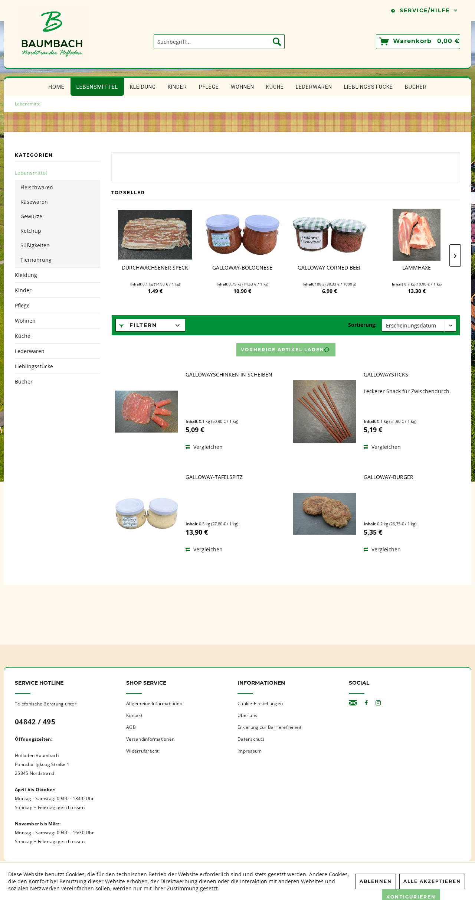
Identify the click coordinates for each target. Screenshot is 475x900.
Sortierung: (362, 324)
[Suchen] (277, 41)
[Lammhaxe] (417, 235)
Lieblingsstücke (34, 366)
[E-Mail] (353, 703)
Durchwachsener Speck (155, 267)
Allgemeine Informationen (154, 703)
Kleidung (26, 274)
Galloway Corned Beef (329, 267)
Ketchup (30, 230)
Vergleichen (207, 446)
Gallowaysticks (386, 374)
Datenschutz (251, 739)
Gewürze (31, 216)
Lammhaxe (416, 267)
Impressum (250, 751)
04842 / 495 (35, 722)
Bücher (24, 381)
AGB (131, 727)
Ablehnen (376, 881)
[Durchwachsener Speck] (155, 235)
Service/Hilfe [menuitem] (424, 10)
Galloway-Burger (388, 477)
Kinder (23, 290)
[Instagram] (378, 703)
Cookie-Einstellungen (260, 703)
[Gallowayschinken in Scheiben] (146, 411)
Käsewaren (34, 201)
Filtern (142, 325)
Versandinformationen (150, 739)
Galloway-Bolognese (242, 267)
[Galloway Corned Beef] (329, 235)
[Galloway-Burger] (324, 514)
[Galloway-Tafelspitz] (146, 514)
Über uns (247, 715)
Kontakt (134, 715)
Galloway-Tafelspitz (214, 477)
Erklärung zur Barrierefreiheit (270, 727)
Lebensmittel (31, 172)
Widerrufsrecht (142, 751)
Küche (22, 335)
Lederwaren (30, 351)
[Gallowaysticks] (324, 411)
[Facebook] (366, 703)
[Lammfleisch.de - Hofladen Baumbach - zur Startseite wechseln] (52, 64)
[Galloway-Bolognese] (242, 235)
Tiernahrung (36, 259)
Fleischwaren (36, 187)
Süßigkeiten (35, 245)
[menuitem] (219, 41)
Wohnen (25, 320)
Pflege (22, 305)
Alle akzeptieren (432, 881)
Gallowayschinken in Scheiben (229, 374)
